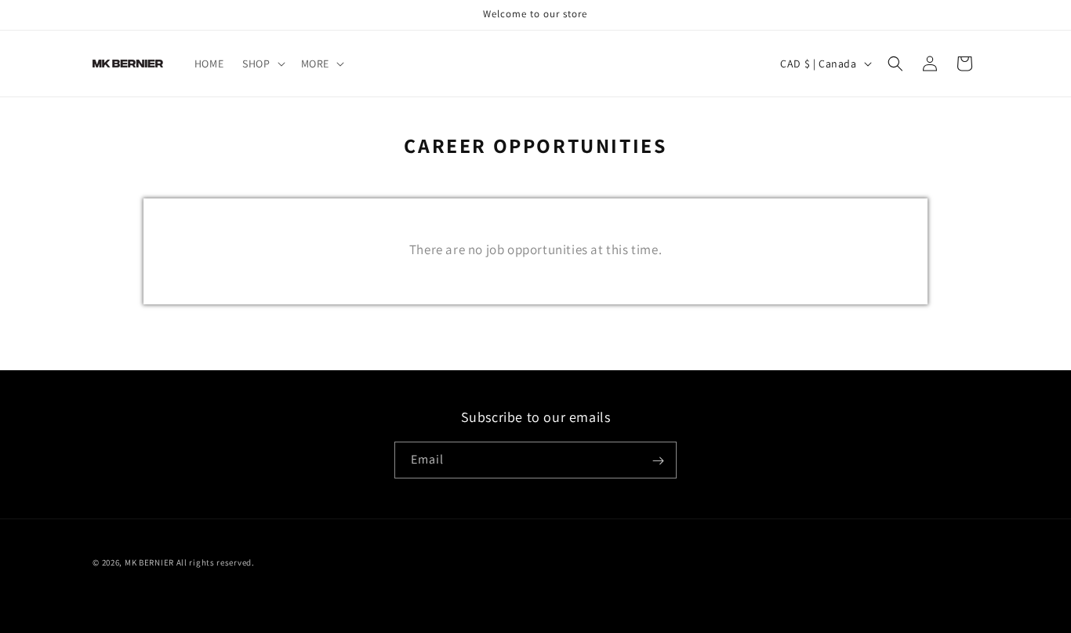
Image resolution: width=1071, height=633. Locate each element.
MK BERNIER (149, 562)
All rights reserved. (215, 562)
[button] (262, 63)
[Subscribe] (658, 460)
